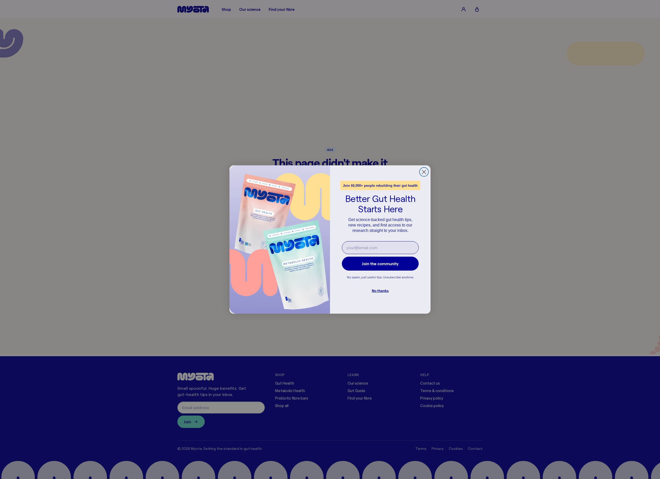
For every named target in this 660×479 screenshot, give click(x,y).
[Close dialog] (423, 171)
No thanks (380, 290)
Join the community (380, 263)
